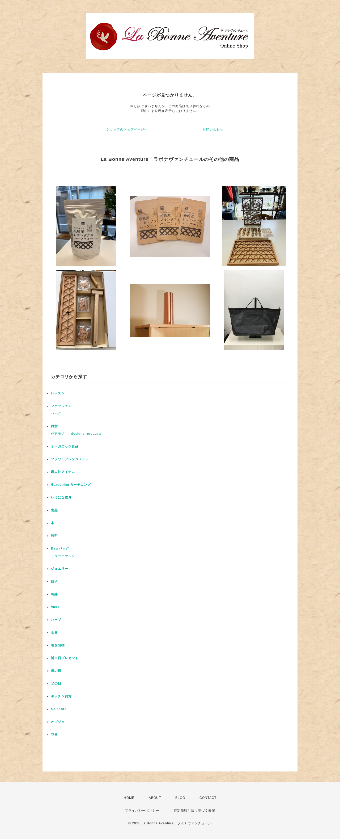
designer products (86, 433)
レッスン (58, 393)
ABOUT (155, 798)
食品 (54, 510)
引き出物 (58, 645)
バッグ (56, 413)
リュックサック (63, 556)
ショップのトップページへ (127, 129)
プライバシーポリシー (142, 810)
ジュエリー (59, 568)
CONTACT (207, 798)
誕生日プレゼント (65, 658)
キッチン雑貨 (61, 696)
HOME (129, 798)
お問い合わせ (213, 129)
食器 (54, 632)
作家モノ (58, 433)
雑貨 (54, 426)
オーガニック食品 (65, 446)
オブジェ (58, 722)
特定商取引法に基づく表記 (194, 810)
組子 (54, 581)
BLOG (180, 798)
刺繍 (54, 594)
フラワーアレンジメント (70, 459)
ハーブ (56, 620)
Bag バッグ (60, 548)
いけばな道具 (61, 497)
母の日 (56, 671)
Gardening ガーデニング (71, 484)
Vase (55, 607)
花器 (54, 734)
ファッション (61, 406)
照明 (54, 536)
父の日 (56, 683)
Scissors (59, 709)
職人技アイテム (63, 472)
